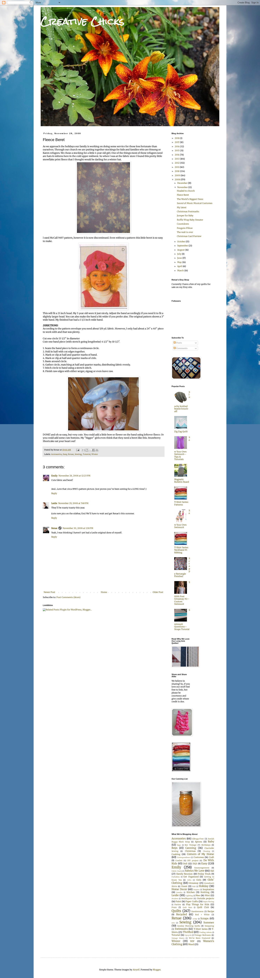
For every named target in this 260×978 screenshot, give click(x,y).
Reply (54, 493)
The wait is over (185, 232)
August (181, 249)
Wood (191, 944)
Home (104, 592)
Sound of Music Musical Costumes (194, 203)
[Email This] (83, 450)
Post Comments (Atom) (68, 597)
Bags (179, 845)
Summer (208, 922)
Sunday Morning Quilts (188, 926)
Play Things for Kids (197, 904)
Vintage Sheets (178, 938)
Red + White (202, 914)
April (180, 266)
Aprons (198, 841)
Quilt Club (203, 907)
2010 (177, 171)
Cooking (176, 854)
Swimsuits (181, 928)
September (183, 245)
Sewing (78, 454)
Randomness (197, 911)
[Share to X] (90, 450)
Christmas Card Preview (189, 236)
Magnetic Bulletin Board (181, 480)
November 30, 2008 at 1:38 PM (78, 528)
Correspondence (183, 857)
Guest (184, 886)
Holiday (203, 886)
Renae (71, 454)
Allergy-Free (198, 839)
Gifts (189, 880)
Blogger (156, 969)
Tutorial (86, 454)
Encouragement (201, 867)
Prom (174, 907)
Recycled (181, 914)
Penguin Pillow (185, 228)
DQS (195, 863)
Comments (181, 348)
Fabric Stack (177, 871)
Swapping (209, 926)
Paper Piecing (208, 902)
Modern (175, 899)
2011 (177, 167)
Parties (177, 904)
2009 (178, 175)
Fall (212, 870)
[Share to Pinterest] (97, 450)
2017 (177, 142)
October (181, 241)
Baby (211, 841)
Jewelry (179, 892)
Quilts (176, 911)
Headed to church (186, 190)
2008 (178, 179)
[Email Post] (77, 450)
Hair (194, 886)
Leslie (54, 503)
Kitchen (191, 892)
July (179, 254)
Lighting (189, 896)
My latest (181, 207)
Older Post (158, 592)
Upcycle (188, 935)
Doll (185, 863)
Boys (174, 848)
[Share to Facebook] (93, 450)
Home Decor (179, 889)
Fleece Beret (183, 195)
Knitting (205, 892)
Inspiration (208, 889)
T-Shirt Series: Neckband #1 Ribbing (181, 550)
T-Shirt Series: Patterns (181, 503)
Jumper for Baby (185, 215)
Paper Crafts (192, 901)
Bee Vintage (190, 845)
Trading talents (205, 932)
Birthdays (205, 845)
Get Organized (191, 876)
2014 (177, 154)
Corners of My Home (200, 854)
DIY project (192, 860)
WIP (192, 941)
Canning (190, 848)
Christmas (190, 851)
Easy (65, 454)
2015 (177, 150)
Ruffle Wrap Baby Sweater (190, 219)
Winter (94, 454)
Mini (207, 895)
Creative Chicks (83, 21)
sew (173, 923)
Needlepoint (187, 898)
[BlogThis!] (87, 450)
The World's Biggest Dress (190, 199)
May (179, 262)
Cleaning (206, 851)
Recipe (210, 911)
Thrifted (188, 932)
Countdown (183, 223)
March (180, 270)
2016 (177, 146)
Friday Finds (204, 873)
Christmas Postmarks (188, 211)
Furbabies (176, 877)
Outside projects (205, 898)
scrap (195, 919)
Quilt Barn (187, 907)
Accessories (56, 454)
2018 (177, 138)
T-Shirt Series (201, 929)
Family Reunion (184, 873)
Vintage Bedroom (202, 935)
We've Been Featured (199, 938)
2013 (177, 158)
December (182, 183)
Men (197, 895)
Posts (179, 342)
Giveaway (193, 883)
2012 (177, 163)
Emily (54, 475)
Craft (211, 857)
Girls (198, 880)
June (179, 258)
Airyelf (136, 969)
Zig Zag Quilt (181, 431)
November (182, 187)
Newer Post (49, 592)
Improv (196, 890)
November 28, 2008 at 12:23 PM (74, 475)
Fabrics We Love (194, 870)
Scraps (204, 918)
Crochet (178, 860)
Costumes (199, 857)
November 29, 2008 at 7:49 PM (73, 503)
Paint (178, 901)
